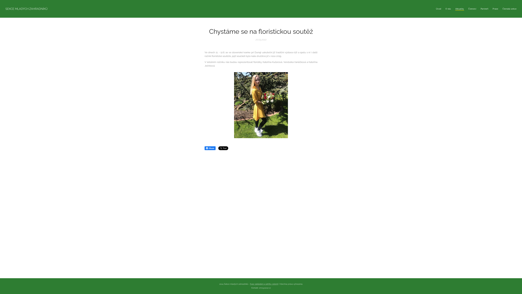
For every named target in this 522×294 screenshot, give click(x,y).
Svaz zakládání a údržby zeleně (264, 284)
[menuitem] (439, 8)
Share (211, 148)
